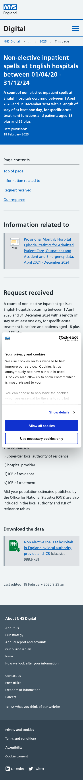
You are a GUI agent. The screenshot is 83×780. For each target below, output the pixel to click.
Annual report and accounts (25, 642)
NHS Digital (12, 41)
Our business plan (18, 649)
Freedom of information (23, 690)
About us (12, 628)
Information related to (22, 180)
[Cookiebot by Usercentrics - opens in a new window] (59, 339)
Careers (10, 697)
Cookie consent (16, 756)
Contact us (13, 676)
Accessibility (13, 747)
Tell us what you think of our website (32, 707)
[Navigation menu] (75, 28)
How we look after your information (32, 663)
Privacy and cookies (19, 730)
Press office (13, 683)
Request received (17, 190)
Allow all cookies (42, 425)
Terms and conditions (20, 739)
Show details (59, 412)
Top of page (13, 171)
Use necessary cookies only (41, 438)
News (9, 656)
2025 (43, 41)
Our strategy (14, 635)
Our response (14, 199)
